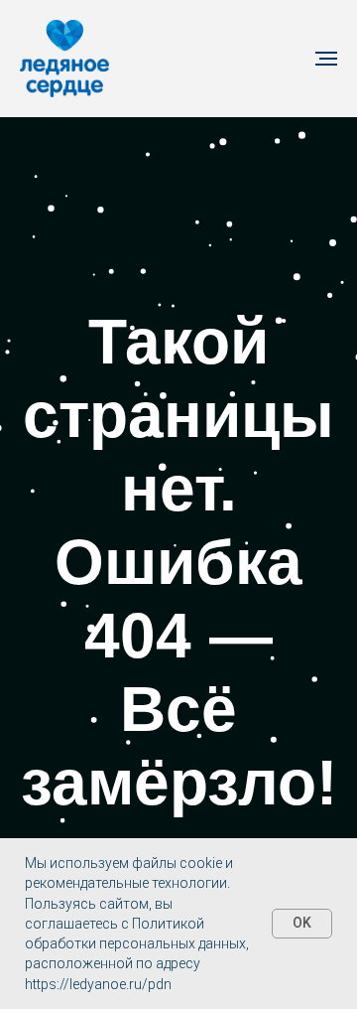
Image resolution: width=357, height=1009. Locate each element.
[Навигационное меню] (326, 59)
